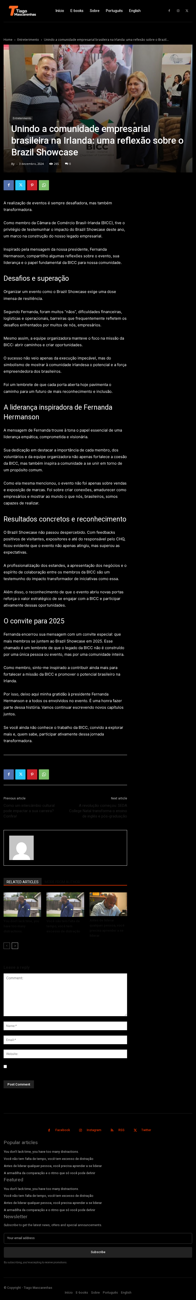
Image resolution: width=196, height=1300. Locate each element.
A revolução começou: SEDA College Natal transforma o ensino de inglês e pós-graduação (98, 811)
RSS (121, 1130)
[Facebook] (169, 11)
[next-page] (15, 946)
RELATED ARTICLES (23, 882)
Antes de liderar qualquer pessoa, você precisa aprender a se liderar (53, 1166)
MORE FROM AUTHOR (62, 882)
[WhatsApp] (44, 185)
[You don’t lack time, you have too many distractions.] (22, 904)
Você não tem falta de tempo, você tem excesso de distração (63, 926)
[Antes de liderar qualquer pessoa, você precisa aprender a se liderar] (108, 904)
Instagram (94, 1130)
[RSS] (112, 1130)
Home (8, 39)
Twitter (146, 1130)
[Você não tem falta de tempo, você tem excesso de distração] (65, 904)
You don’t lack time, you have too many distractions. (21, 926)
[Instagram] (178, 11)
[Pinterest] (32, 185)
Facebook (62, 1130)
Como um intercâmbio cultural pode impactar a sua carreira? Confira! (29, 811)
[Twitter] (187, 11)
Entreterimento (28, 39)
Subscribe (98, 1252)
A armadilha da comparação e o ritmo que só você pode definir (49, 1173)
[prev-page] (7, 946)
